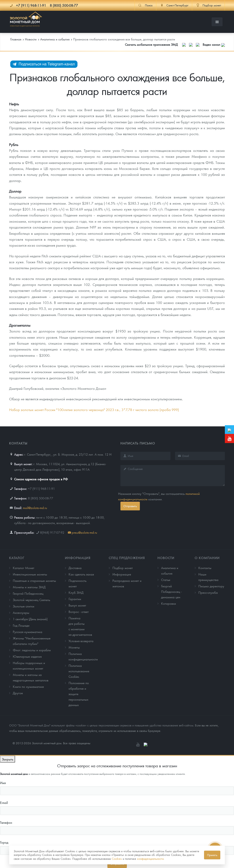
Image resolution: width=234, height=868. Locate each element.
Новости (165, 558)
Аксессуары (21, 612)
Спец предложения (127, 558)
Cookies (117, 858)
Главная (15, 39)
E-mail (4, 802)
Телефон (6, 822)
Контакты (204, 568)
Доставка (75, 568)
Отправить (130, 506)
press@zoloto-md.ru (84, 532)
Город (4, 842)
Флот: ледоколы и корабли (32, 650)
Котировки (168, 603)
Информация (77, 558)
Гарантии (75, 599)
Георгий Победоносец (28, 593)
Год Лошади (21, 625)
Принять (212, 855)
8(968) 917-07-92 (52, 532)
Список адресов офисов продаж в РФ (41, 479)
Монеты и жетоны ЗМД (29, 587)
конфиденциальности (150, 858)
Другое (18, 693)
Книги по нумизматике (28, 686)
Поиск (149, 5)
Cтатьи (165, 580)
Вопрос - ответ (79, 611)
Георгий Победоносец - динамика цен (171, 591)
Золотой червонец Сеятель (31, 600)
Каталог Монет (23, 568)
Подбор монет (122, 568)
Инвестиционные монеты (30, 574)
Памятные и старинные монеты (34, 580)
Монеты (74, 647)
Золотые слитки (23, 606)
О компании (207, 558)
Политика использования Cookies (79, 670)
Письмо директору (211, 586)
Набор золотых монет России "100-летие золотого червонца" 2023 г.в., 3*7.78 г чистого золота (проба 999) (94, 409)
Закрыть (7, 759)
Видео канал (212, 44)
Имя (3, 783)
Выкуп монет (77, 605)
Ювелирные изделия (27, 656)
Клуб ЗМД (76, 592)
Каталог (16, 558)
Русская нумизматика (27, 632)
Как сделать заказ (81, 574)
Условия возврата (81, 641)
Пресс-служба (208, 592)
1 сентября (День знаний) (30, 619)
